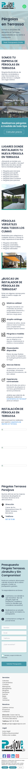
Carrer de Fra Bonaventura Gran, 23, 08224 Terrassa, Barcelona (12, 717)
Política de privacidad (10, 733)
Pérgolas (5, 690)
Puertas (5, 694)
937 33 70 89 (10, 519)
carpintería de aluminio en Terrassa (11, 423)
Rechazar (12, 767)
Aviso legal (6, 731)
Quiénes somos (8, 708)
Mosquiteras (6, 688)
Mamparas (6, 687)
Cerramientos (7, 683)
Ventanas (5, 700)
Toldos (4, 698)
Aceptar (5, 767)
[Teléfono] (3, 517)
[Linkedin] (13, 756)
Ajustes (20, 767)
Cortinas (5, 685)
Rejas (4, 696)
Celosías (5, 681)
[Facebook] (4, 756)
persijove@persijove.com (16, 724)
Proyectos (6, 710)
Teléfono (9, 516)
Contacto (6, 711)
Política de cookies (9, 735)
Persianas (5, 692)
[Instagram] (9, 756)
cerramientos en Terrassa (16, 399)
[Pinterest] (17, 756)
